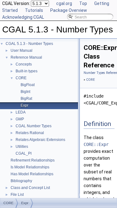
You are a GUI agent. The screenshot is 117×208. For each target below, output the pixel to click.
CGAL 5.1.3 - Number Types (29, 43)
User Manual (21, 50)
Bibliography (21, 181)
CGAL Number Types (33, 126)
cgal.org (64, 3)
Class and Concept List (30, 188)
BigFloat (28, 85)
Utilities (22, 146)
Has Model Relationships (32, 174)
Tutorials (34, 10)
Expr (24, 105)
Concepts (24, 64)
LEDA (21, 112)
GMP (20, 119)
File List (17, 194)
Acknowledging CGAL (23, 17)
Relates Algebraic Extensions (40, 140)
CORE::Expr (96, 144)
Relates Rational (30, 133)
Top (83, 3)
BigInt (25, 91)
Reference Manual (26, 57)
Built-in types (26, 71)
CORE (21, 78)
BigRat (26, 98)
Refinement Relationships (33, 160)
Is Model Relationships (30, 167)
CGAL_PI (24, 153)
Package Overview (68, 10)
